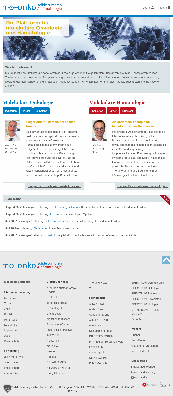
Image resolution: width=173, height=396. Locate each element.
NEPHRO (98, 358)
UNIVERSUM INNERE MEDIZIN (145, 312)
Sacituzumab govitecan (64, 207)
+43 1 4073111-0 (114, 387)
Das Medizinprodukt (101, 331)
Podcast (51, 357)
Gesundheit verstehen (144, 346)
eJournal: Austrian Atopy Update (61, 290)
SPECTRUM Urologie (144, 304)
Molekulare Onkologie (28, 102)
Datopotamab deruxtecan (60, 221)
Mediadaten (11, 298)
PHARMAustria (98, 363)
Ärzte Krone (96, 309)
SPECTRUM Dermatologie (147, 282)
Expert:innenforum (58, 324)
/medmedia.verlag (144, 372)
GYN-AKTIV (96, 347)
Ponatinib (50, 235)
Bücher (135, 335)
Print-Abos (10, 319)
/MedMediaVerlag (144, 366)
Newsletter (10, 325)
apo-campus (11, 362)
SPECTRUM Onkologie (145, 288)
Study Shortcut (55, 373)
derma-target (54, 308)
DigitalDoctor (54, 313)
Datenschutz (11, 341)
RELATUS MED (56, 362)
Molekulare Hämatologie (117, 102)
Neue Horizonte (140, 351)
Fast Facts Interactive (59, 330)
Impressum (10, 330)
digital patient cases (58, 319)
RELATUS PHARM (58, 367)
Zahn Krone (138, 319)
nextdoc (51, 351)
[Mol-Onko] (32, 7)
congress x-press (57, 303)
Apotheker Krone (99, 314)
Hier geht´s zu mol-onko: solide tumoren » (54, 186)
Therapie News (98, 282)
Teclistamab (57, 214)
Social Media (139, 361)
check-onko (11, 373)
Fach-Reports (139, 340)
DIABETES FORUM (101, 336)
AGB (7, 336)
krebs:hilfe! (53, 340)
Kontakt (8, 314)
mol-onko (52, 346)
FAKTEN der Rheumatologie (106, 341)
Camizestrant (42, 228)
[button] (7, 388)
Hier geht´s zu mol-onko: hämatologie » (142, 186)
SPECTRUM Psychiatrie (146, 299)
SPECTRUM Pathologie (146, 293)
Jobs (7, 309)
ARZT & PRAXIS (99, 320)
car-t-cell (52, 297)
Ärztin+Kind (96, 325)
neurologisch (97, 352)
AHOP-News (96, 304)
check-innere (12, 368)
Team (7, 303)
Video (92, 288)
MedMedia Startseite (17, 282)
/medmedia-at (142, 377)
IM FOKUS (53, 335)
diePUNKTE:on (13, 357)
